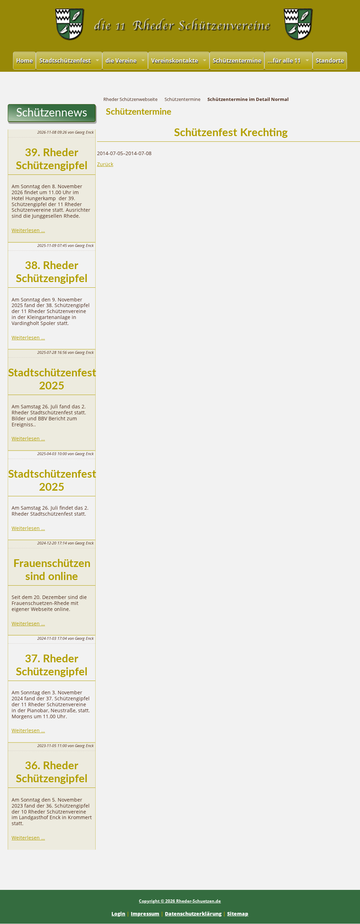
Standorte (330, 60)
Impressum (145, 913)
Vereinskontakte (174, 60)
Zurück (105, 164)
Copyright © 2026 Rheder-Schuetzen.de (180, 901)
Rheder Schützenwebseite (130, 99)
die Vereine (120, 60)
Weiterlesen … (28, 230)
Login (118, 913)
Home (24, 60)
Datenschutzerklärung (193, 913)
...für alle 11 (284, 60)
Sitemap (237, 913)
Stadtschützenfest (65, 60)
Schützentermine (237, 60)
